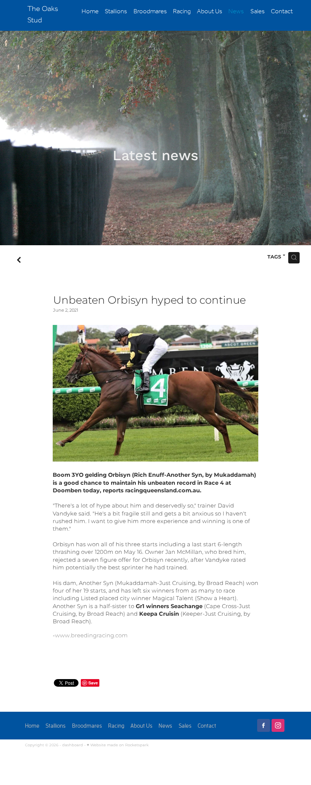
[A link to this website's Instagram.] (278, 725)
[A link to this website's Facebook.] (263, 725)
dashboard (72, 745)
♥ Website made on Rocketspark (118, 745)
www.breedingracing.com (91, 635)
